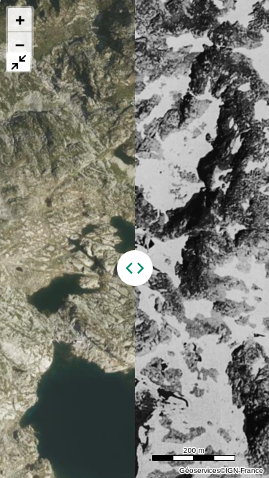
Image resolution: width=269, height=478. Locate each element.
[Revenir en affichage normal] (18, 62)
